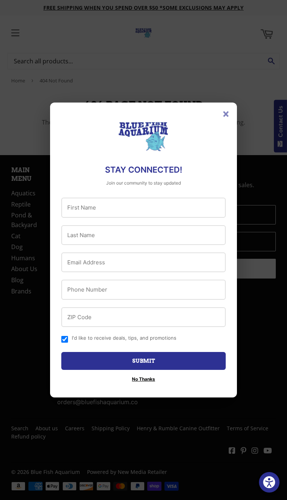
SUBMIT (143, 361)
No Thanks (143, 379)
